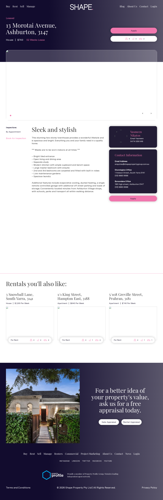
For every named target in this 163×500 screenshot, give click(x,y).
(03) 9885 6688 (121, 175)
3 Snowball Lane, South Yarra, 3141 (19, 296)
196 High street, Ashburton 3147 (129, 184)
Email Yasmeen (137, 138)
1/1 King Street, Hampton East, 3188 (74, 296)
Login (154, 6)
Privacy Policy (149, 487)
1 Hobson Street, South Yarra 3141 (130, 173)
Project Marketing (90, 453)
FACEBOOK (97, 461)
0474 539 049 (136, 141)
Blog (122, 6)
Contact (143, 6)
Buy (8, 6)
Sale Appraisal (109, 422)
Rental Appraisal (131, 422)
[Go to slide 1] (10, 115)
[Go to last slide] (143, 113)
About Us (132, 6)
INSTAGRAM (64, 461)
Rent (15, 6)
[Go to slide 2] (12, 115)
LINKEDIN (76, 461)
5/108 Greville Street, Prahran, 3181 (126, 296)
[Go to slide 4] (15, 115)
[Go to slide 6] (18, 115)
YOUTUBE (108, 461)
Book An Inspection (16, 138)
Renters (58, 453)
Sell (22, 6)
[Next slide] (151, 113)
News (128, 453)
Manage (31, 6)
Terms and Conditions (18, 487)
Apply (134, 30)
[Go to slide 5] (17, 115)
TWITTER (86, 461)
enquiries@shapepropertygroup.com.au (132, 164)
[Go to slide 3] (13, 115)
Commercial (71, 453)
